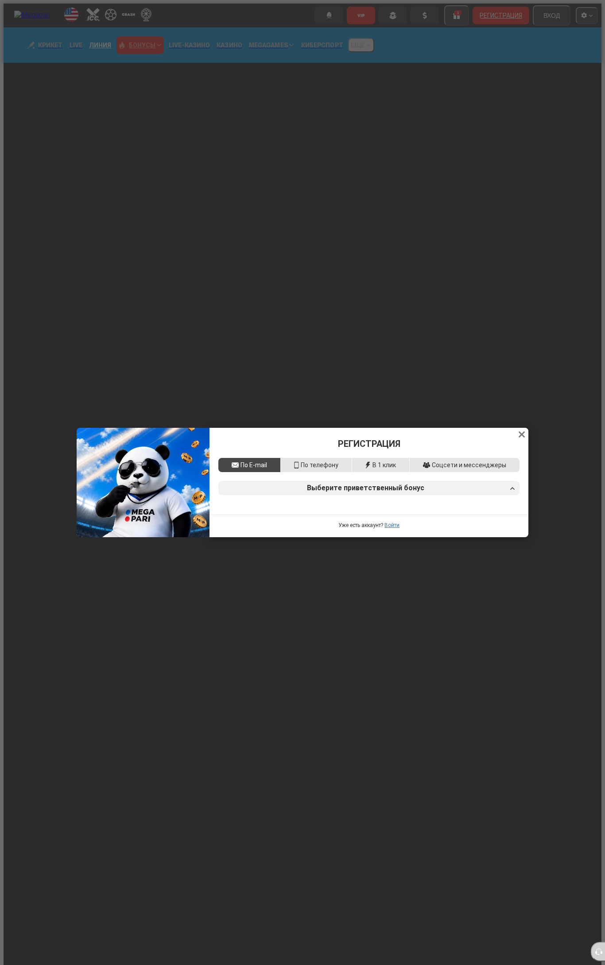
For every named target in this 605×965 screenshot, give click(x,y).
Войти (391, 586)
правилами (445, 551)
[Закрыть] (521, 373)
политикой (478, 551)
